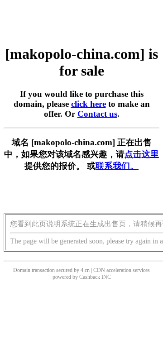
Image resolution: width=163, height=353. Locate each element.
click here (88, 104)
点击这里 (142, 154)
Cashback (89, 277)
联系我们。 (117, 166)
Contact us (97, 114)
